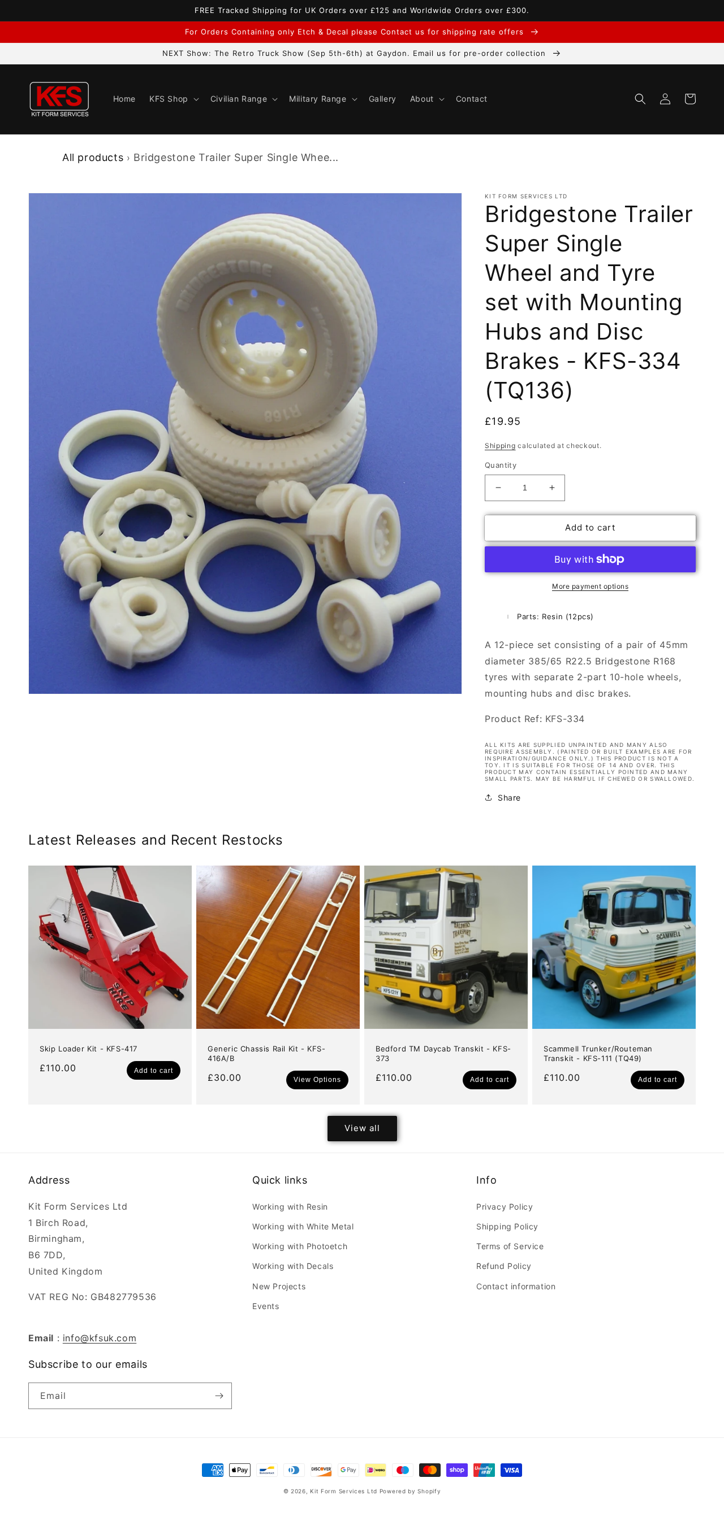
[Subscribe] (218, 1396)
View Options (317, 1080)
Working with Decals (292, 1266)
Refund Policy (504, 1266)
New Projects (278, 1286)
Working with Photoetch (299, 1246)
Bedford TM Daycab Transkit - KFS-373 (443, 1053)
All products (92, 157)
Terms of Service (510, 1246)
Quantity (500, 465)
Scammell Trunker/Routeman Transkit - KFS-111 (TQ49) (598, 1053)
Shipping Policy (507, 1226)
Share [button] (509, 797)
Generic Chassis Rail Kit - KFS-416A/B (267, 1053)
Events (265, 1306)
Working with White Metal (303, 1226)
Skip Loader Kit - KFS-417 (88, 1048)
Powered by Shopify (410, 1491)
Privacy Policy (504, 1206)
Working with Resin (290, 1206)
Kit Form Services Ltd (343, 1491)
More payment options (590, 586)
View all (362, 1128)
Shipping (500, 445)
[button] (173, 99)
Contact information (515, 1286)
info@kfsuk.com (99, 1338)
